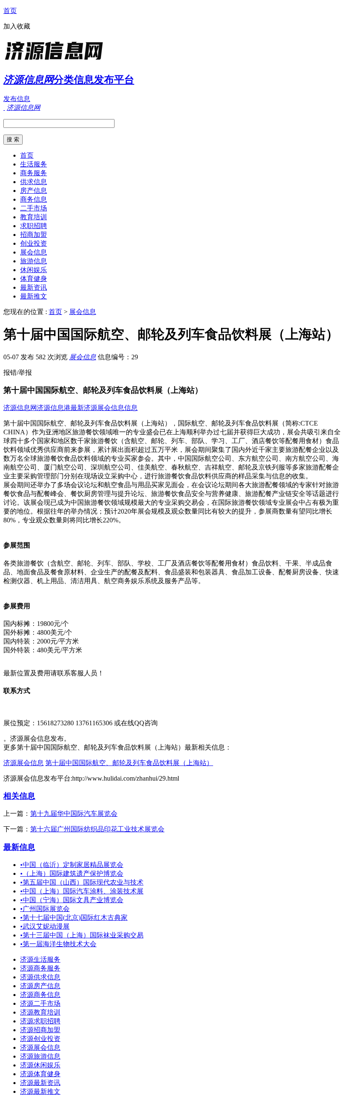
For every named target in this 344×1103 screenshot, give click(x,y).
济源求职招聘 (40, 1021)
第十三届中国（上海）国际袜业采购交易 (81, 935)
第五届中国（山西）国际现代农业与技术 (81, 882)
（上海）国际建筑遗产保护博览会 (71, 873)
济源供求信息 (40, 977)
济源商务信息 (40, 994)
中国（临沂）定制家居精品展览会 (71, 864)
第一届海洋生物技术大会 (58, 943)
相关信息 (19, 796)
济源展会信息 (23, 762)
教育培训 (33, 217)
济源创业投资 (40, 1038)
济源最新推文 (40, 1091)
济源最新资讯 (40, 1082)
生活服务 (33, 164)
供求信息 (33, 181)
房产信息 (33, 190)
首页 (10, 10)
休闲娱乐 (33, 269)
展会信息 (33, 252)
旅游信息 (33, 261)
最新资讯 (33, 287)
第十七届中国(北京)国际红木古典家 (74, 917)
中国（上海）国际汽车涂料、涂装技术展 (81, 891)
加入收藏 (16, 26)
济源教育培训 (40, 1012)
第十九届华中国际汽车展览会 (73, 813)
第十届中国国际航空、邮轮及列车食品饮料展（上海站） (129, 762)
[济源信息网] (55, 60)
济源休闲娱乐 (40, 1065)
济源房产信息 (40, 985)
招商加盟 (33, 234)
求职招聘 (33, 225)
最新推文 (33, 296)
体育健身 (33, 278)
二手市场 (33, 208)
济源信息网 (20, 407)
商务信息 (33, 199)
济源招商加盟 (40, 1029)
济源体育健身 (40, 1073)
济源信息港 (53, 407)
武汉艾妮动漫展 (45, 926)
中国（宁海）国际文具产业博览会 (71, 899)
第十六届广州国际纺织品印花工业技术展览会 (97, 829)
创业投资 (33, 243)
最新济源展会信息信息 (104, 407)
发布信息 (16, 98)
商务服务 (33, 172)
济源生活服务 (40, 959)
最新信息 (19, 847)
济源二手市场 (40, 1003)
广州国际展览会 (45, 908)
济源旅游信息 (40, 1056)
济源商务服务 (40, 968)
